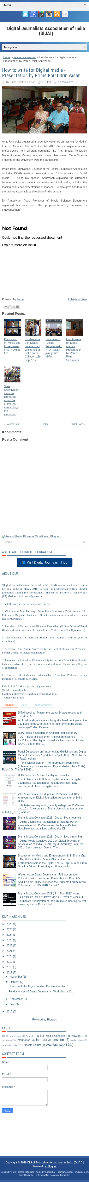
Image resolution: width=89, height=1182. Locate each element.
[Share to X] (14, 307)
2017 (9, 972)
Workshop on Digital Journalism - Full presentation (48, 874)
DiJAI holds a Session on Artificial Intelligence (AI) (48, 732)
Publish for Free (77, 299)
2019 (9, 961)
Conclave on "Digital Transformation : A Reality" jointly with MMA (54, 348)
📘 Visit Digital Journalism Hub (44, 562)
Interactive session (24, 57)
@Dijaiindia (17, 697)
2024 (9, 934)
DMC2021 (77, 1035)
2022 (9, 945)
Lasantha (50, 1172)
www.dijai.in (19, 690)
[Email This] (6, 307)
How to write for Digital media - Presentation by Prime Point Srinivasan (41, 72)
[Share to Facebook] (18, 307)
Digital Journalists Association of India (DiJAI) (46, 31)
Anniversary (15, 1036)
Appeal (29, 1036)
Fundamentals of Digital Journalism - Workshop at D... (41, 991)
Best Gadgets (26, 1175)
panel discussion (10, 1045)
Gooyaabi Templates (59, 1175)
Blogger (51, 1019)
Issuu (20, 299)
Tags (25, 705)
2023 (9, 940)
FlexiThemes (17, 1172)
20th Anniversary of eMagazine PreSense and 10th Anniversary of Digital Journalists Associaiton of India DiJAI (50, 798)
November (16, 976)
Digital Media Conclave (51, 1035)
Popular (9, 705)
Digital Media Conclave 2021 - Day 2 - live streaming (49, 817)
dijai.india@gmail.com (38, 686)
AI (3, 1035)
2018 (9, 967)
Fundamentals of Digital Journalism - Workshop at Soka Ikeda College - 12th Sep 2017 (33, 350)
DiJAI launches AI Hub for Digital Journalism (44, 775)
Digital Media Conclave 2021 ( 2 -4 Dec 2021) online (49, 893)
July (13, 1004)
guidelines (7, 1040)
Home (6, 57)
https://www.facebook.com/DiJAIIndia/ (35, 693)
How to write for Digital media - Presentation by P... (39, 986)
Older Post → (78, 424)
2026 (9, 924)
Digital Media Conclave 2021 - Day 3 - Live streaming (50, 836)
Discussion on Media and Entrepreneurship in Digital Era (12, 346)
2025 (9, 929)
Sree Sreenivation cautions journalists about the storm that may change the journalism (11, 400)
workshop (55, 1044)
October (15, 982)
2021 (9, 950)
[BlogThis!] (10, 307)
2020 (9, 956)
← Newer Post (11, 424)
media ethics (77, 1040)
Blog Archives (43, 705)
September (17, 998)
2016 (9, 1011)
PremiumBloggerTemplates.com (73, 1172)
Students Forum (31, 1044)
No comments (65, 82)
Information (23, 1040)
